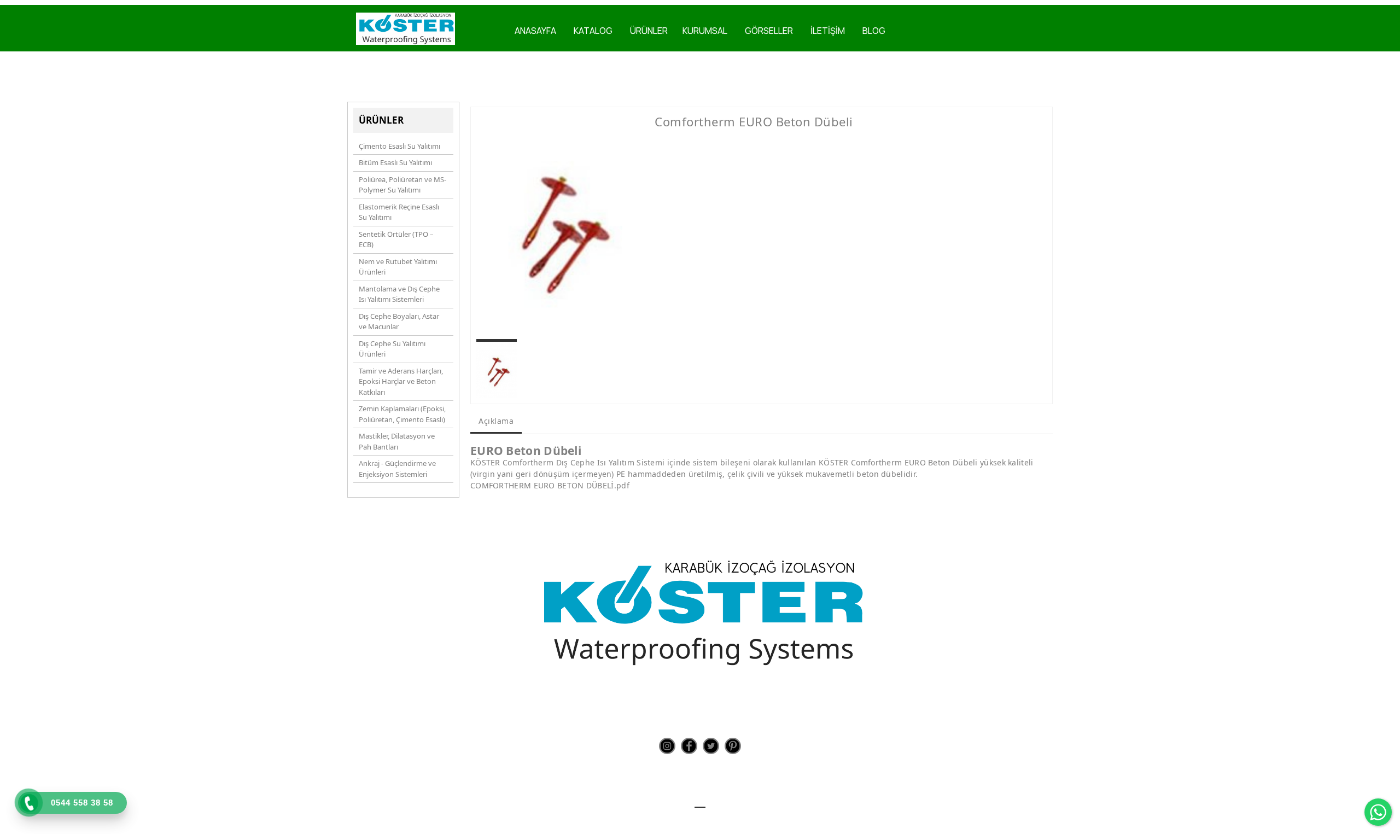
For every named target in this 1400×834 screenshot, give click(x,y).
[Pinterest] (733, 746)
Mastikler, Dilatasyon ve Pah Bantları (397, 441)
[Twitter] (711, 746)
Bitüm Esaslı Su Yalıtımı (395, 162)
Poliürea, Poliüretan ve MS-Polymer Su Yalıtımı (402, 184)
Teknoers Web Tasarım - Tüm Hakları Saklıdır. (700, 817)
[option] (557, 226)
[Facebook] (689, 746)
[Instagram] (667, 746)
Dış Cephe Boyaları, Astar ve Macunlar (399, 321)
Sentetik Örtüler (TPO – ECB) (396, 239)
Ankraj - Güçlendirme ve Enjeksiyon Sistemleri (397, 468)
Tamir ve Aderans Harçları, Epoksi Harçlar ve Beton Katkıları (401, 381)
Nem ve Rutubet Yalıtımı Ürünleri (398, 266)
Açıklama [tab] (496, 421)
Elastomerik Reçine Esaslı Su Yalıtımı (399, 212)
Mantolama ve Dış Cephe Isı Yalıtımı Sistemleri (399, 294)
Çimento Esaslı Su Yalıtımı (399, 146)
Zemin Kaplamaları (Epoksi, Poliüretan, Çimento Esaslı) (402, 414)
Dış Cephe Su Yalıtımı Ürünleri (392, 349)
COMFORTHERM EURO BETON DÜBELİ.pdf (549, 485)
